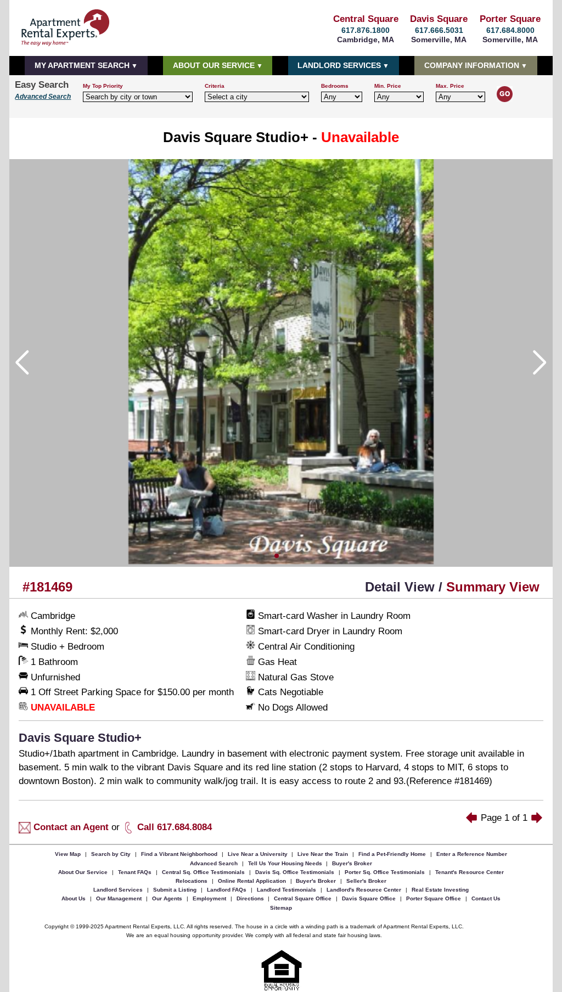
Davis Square (439, 18)
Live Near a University (258, 855)
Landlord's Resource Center (365, 890)
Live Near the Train (323, 855)
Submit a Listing (175, 890)
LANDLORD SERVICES (339, 65)
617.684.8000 (510, 30)
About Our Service (83, 872)
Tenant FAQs (135, 872)
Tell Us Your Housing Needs (286, 863)
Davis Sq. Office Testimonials (295, 872)
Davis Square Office (369, 899)
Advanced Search (43, 96)
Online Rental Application (253, 881)
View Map (68, 855)
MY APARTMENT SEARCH (82, 65)
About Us (74, 899)
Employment (210, 899)
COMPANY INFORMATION (471, 65)
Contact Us (486, 899)
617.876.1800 (365, 30)
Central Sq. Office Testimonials (204, 872)
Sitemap (281, 908)
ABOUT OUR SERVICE (214, 65)
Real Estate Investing (440, 890)
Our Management (119, 899)
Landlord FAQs (227, 890)
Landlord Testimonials (287, 890)
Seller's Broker (366, 881)
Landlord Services (118, 890)
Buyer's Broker (352, 863)
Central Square (365, 18)
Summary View (492, 587)
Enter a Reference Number (471, 855)
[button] (276, 556)
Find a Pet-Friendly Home (393, 855)
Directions (251, 899)
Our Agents (168, 899)
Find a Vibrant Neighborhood (180, 855)
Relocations (192, 881)
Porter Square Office (434, 899)
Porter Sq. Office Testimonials (385, 872)
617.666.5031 (439, 30)
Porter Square (510, 18)
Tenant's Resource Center (469, 872)
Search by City (111, 855)
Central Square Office (303, 899)
